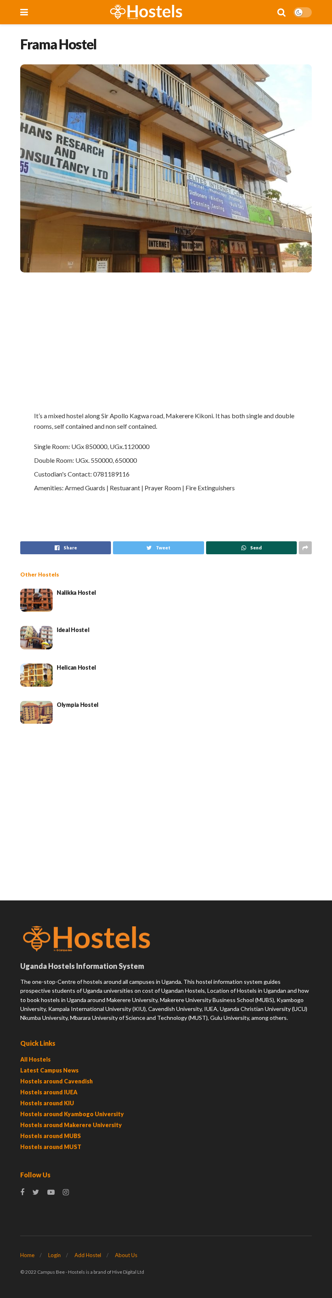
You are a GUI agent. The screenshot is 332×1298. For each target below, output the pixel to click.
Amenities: (49, 488)
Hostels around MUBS (50, 1135)
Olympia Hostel (77, 704)
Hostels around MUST (50, 1146)
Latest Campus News (49, 1070)
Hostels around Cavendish (56, 1081)
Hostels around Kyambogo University (72, 1114)
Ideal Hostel (73, 629)
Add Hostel (87, 1255)
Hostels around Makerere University (71, 1124)
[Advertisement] (166, 341)
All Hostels (35, 1059)
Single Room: (52, 446)
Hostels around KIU (47, 1103)
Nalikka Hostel (76, 592)
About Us (126, 1255)
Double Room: (54, 460)
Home (27, 1255)
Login (54, 1255)
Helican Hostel (76, 667)
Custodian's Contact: (63, 474)
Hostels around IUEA (48, 1092)
